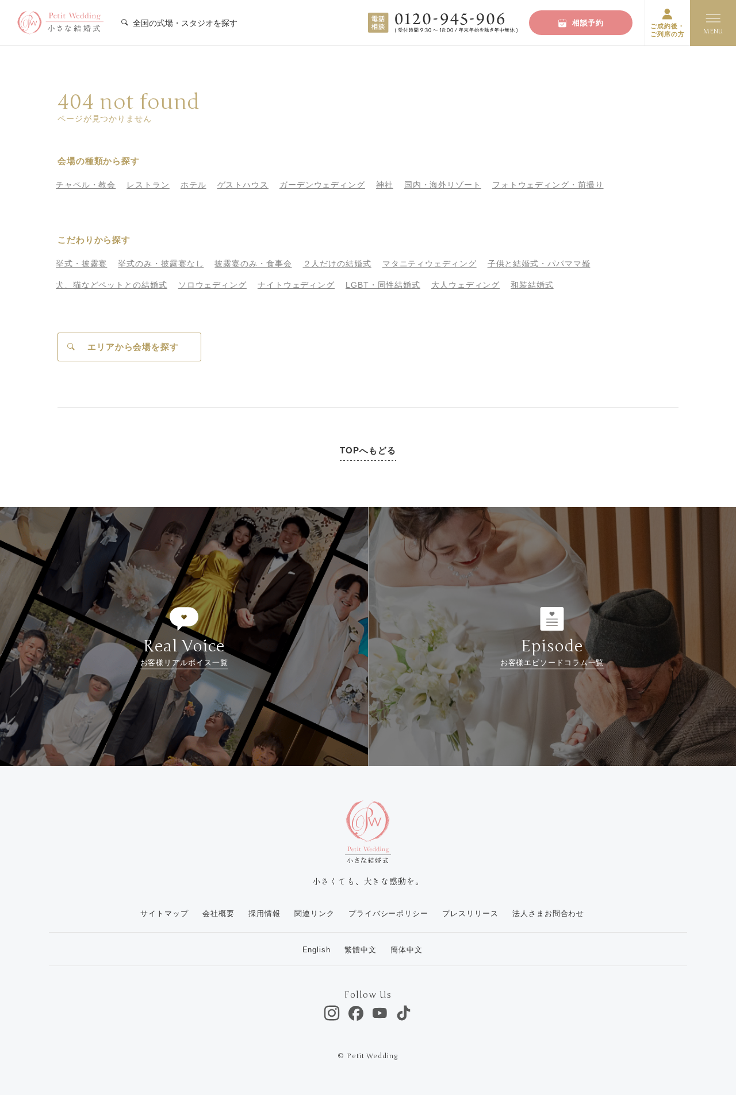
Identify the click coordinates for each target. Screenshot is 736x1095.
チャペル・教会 (86, 184)
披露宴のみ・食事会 (253, 263)
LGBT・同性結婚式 (383, 284)
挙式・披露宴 (81, 263)
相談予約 (588, 22)
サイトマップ (164, 913)
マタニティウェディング (429, 263)
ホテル (193, 184)
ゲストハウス (243, 184)
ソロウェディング (212, 284)
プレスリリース (470, 913)
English (316, 949)
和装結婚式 (532, 284)
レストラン (148, 184)
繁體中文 (360, 949)
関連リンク (314, 913)
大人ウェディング (465, 284)
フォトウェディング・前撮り (548, 184)
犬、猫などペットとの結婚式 (111, 284)
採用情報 (264, 913)
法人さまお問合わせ (548, 913)
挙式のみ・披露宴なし (161, 263)
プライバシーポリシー (388, 913)
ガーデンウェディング (322, 184)
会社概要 (218, 913)
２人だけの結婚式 (337, 263)
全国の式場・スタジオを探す (184, 23)
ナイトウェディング (296, 284)
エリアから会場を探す (133, 347)
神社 (384, 184)
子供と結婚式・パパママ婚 (539, 263)
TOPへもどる (368, 450)
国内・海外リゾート (442, 184)
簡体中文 (406, 949)
